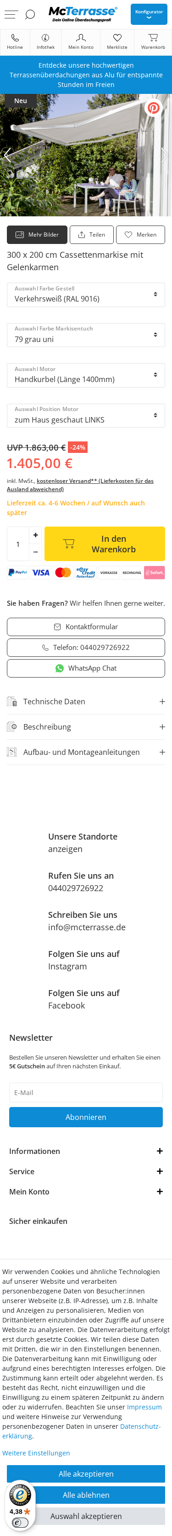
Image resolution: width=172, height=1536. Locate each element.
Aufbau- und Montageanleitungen (81, 752)
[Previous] (7, 155)
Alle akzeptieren (86, 1474)
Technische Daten (54, 701)
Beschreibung (47, 727)
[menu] (11, 14)
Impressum (144, 1407)
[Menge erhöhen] (35, 535)
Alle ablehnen (86, 1495)
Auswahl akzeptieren (86, 1516)
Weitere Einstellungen (36, 1453)
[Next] (164, 155)
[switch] (20, 1523)
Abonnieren (86, 1117)
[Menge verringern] (35, 553)
